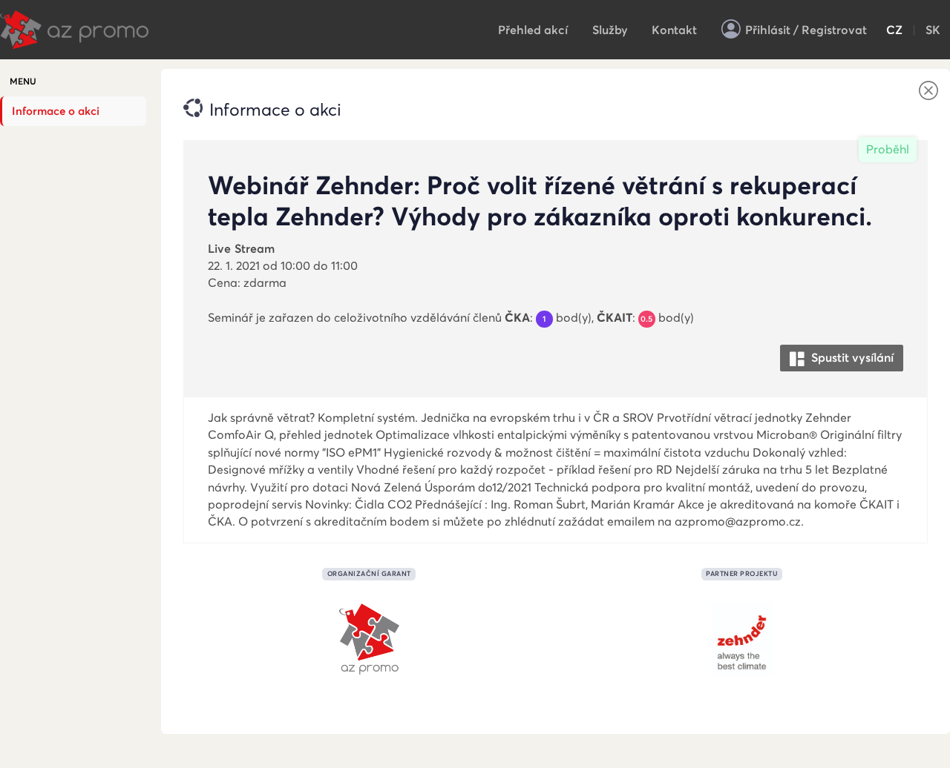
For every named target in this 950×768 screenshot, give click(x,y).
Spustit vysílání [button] (851, 358)
